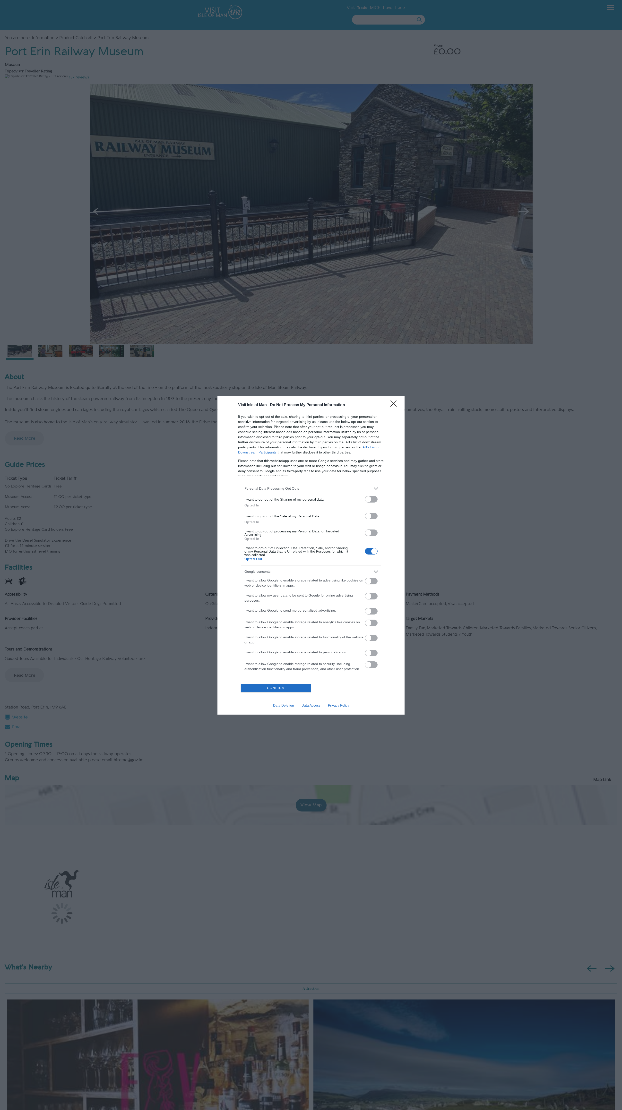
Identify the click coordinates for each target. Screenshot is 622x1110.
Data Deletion (283, 705)
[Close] (395, 405)
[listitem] (311, 488)
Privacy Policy (338, 705)
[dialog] (311, 555)
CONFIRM (276, 688)
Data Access (311, 705)
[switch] (371, 499)
